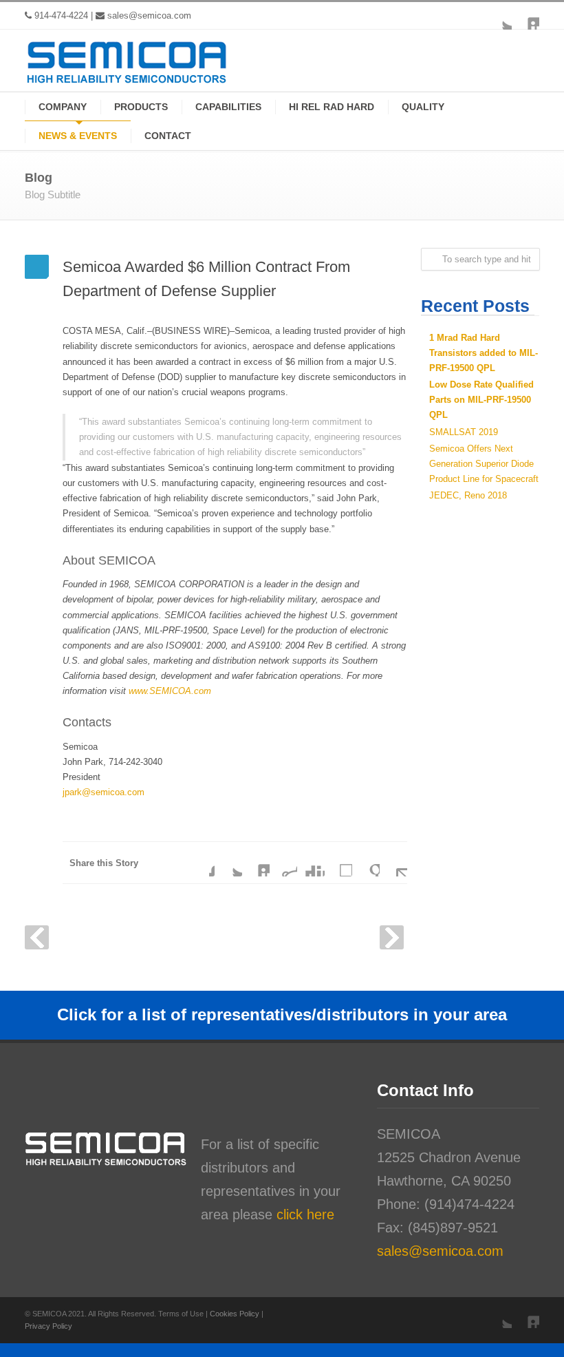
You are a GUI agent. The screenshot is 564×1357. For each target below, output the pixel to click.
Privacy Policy (48, 1326)
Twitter (498, 16)
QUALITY (423, 106)
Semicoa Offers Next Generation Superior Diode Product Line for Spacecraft (484, 463)
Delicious (338, 862)
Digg (311, 862)
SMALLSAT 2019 (463, 432)
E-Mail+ (393, 862)
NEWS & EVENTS (78, 135)
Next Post (392, 937)
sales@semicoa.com (149, 15)
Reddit (283, 862)
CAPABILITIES (228, 106)
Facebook (201, 862)
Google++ (366, 862)
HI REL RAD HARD (331, 106)
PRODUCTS (141, 106)
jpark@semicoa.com (103, 792)
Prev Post (37, 937)
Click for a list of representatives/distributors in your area (282, 1014)
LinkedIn (525, 16)
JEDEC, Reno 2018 (468, 495)
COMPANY (63, 106)
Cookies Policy (235, 1313)
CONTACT (167, 135)
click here (305, 1214)
